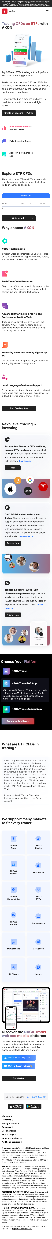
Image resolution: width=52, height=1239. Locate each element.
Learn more (25, 461)
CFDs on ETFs (26, 195)
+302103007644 (38, 1097)
